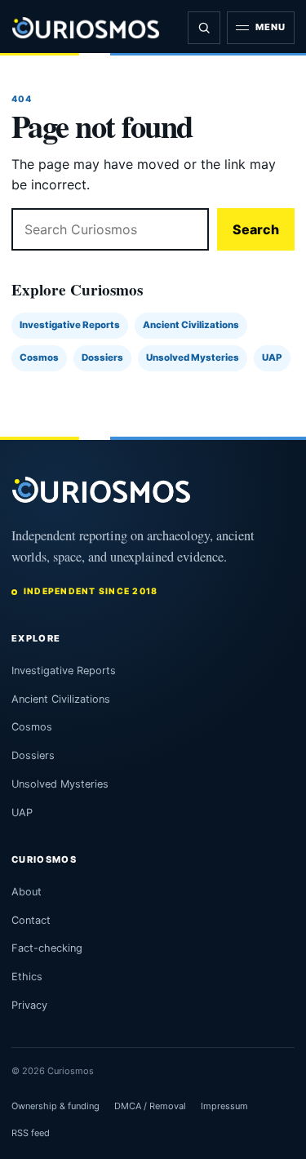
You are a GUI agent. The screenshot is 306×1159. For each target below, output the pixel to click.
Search (256, 229)
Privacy (29, 1005)
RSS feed (30, 1133)
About (26, 892)
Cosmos (39, 357)
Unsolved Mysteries (192, 357)
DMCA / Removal (150, 1106)
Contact (31, 920)
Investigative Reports (70, 325)
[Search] (204, 27)
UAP (272, 357)
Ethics (26, 976)
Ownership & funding (55, 1106)
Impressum (224, 1106)
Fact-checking (46, 948)
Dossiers (102, 357)
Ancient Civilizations (191, 325)
